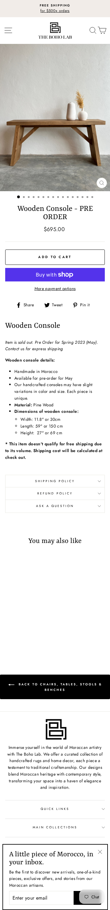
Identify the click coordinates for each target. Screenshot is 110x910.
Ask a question (55, 506)
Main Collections (55, 827)
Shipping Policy (55, 481)
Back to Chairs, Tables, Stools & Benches (59, 687)
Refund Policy (55, 493)
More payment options (55, 288)
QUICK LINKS (55, 809)
